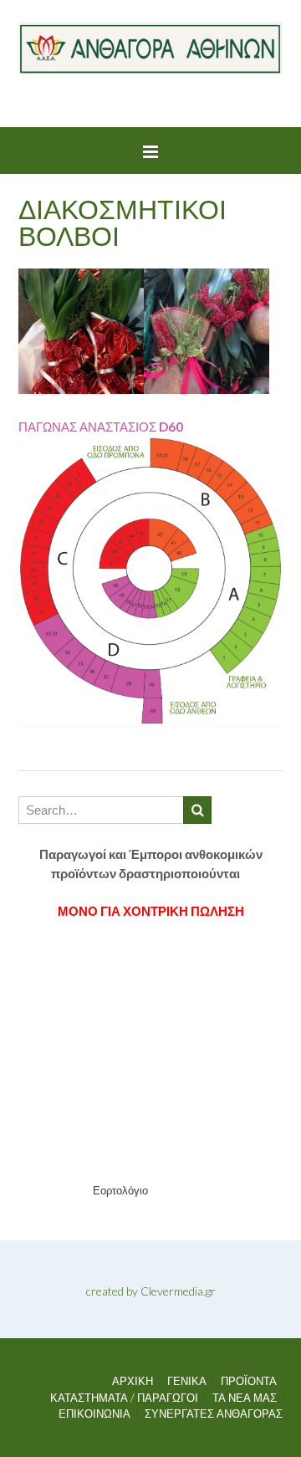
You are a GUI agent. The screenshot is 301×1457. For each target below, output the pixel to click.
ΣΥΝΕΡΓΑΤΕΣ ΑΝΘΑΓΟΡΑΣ (214, 1413)
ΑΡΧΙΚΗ (132, 1381)
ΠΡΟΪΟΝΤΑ (249, 1381)
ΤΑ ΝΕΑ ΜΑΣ (244, 1398)
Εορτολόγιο (120, 1190)
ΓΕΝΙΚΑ (187, 1381)
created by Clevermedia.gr (151, 1291)
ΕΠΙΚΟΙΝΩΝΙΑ (94, 1413)
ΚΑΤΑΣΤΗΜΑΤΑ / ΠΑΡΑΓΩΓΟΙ (124, 1398)
